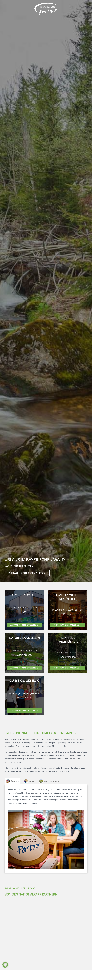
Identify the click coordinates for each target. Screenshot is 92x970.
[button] (5, 965)
